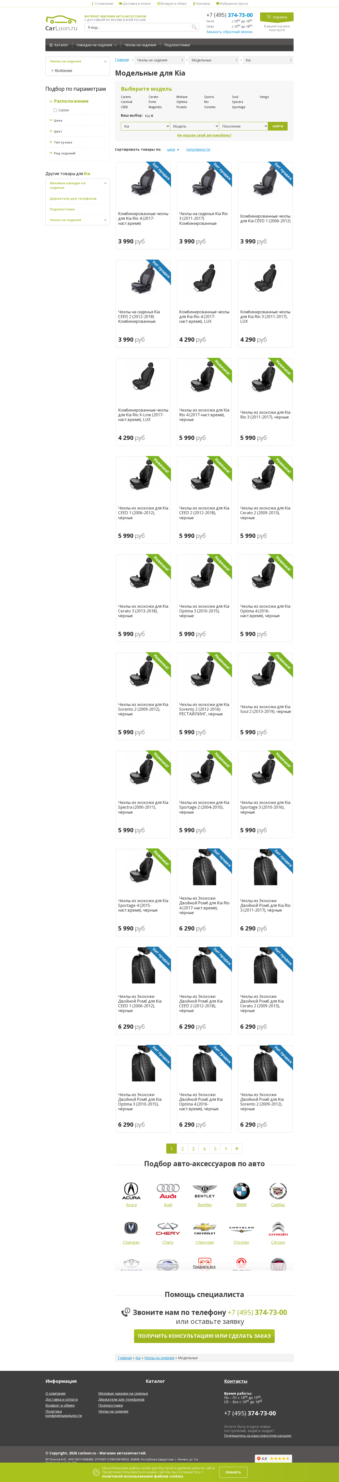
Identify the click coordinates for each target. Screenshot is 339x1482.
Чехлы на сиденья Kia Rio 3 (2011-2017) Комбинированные (203, 218)
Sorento (210, 107)
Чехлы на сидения (140, 45)
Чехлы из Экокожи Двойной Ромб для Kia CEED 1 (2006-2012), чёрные (140, 1003)
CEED (124, 107)
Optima (181, 102)
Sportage (238, 107)
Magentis (155, 107)
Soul (235, 97)
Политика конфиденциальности (63, 1413)
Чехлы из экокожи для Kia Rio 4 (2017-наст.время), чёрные (204, 415)
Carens (126, 97)
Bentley (205, 1204)
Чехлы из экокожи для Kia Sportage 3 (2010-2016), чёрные (265, 807)
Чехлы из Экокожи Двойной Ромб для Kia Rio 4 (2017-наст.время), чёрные (204, 905)
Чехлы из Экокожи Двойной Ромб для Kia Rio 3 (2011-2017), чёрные (265, 905)
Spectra (237, 102)
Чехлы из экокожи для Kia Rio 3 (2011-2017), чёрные (265, 414)
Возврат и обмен (173, 3)
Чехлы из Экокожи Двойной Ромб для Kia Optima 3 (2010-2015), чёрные (140, 1102)
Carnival (126, 102)
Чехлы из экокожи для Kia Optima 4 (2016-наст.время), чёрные (265, 611)
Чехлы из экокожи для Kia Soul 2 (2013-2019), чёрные (265, 709)
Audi (168, 1204)
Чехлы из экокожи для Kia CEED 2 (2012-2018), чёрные (204, 513)
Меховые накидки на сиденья (123, 1393)
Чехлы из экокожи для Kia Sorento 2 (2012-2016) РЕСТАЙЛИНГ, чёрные (204, 709)
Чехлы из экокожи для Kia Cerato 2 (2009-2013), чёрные (265, 513)
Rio (206, 102)
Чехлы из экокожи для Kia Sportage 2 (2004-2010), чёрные (204, 807)
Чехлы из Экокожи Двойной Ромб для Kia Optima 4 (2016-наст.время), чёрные (201, 1102)
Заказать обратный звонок (229, 31)
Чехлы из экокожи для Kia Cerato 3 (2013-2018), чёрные (143, 611)
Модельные (63, 70)
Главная (122, 59)
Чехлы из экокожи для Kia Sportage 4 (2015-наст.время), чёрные (143, 905)
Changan (131, 1242)
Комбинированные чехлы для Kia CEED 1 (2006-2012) (265, 218)
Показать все (204, 1266)
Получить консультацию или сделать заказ (204, 1336)
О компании (103, 3)
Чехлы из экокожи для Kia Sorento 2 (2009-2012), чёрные (143, 709)
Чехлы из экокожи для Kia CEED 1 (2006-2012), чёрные (143, 513)
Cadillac (278, 1204)
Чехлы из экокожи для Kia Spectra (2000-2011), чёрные (143, 807)
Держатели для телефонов (73, 198)
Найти (277, 126)
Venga (264, 97)
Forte (152, 102)
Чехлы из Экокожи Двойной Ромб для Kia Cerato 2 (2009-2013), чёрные (262, 1003)
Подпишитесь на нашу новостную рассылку (257, 1436)
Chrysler (241, 1242)
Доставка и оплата (136, 3)
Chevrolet (205, 1242)
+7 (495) (229, 15)
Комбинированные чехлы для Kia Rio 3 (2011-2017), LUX (265, 317)
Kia (138, 1357)
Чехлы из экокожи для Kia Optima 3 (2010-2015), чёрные (204, 611)
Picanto (181, 107)
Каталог (60, 45)
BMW (242, 1204)
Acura (131, 1204)
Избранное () (233, 3)
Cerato (153, 97)
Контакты (203, 3)
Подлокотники (177, 45)
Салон (64, 110)
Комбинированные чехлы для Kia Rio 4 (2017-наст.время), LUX (204, 317)
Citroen (278, 1242)
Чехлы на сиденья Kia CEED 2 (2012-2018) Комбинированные (139, 317)
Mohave (182, 97)
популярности (198, 149)
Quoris (209, 97)
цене (171, 149)
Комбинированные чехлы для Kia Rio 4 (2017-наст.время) (143, 218)
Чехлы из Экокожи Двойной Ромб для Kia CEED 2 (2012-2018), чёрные (201, 1003)
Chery (168, 1242)
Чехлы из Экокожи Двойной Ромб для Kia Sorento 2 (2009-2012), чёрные (262, 1102)
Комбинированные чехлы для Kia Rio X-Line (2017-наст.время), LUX (143, 415)
